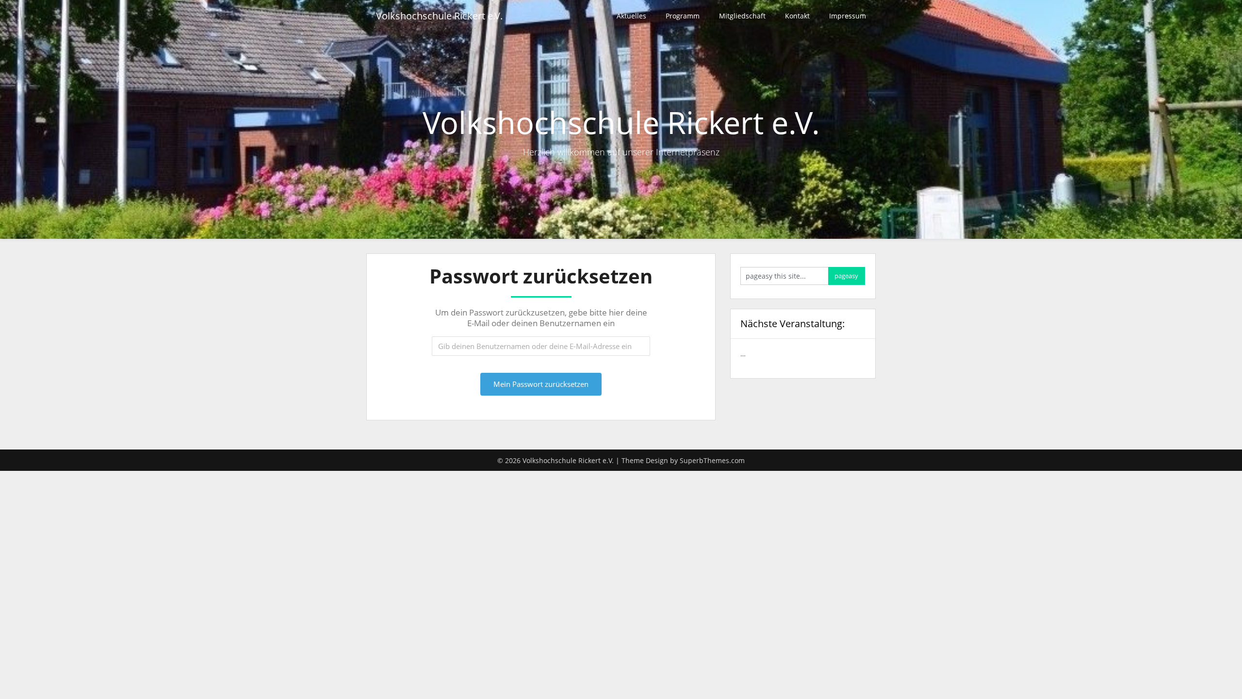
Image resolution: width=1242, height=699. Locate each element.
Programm (683, 15)
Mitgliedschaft (742, 15)
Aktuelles (631, 15)
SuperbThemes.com (712, 460)
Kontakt (797, 15)
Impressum (847, 15)
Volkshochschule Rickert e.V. (439, 15)
